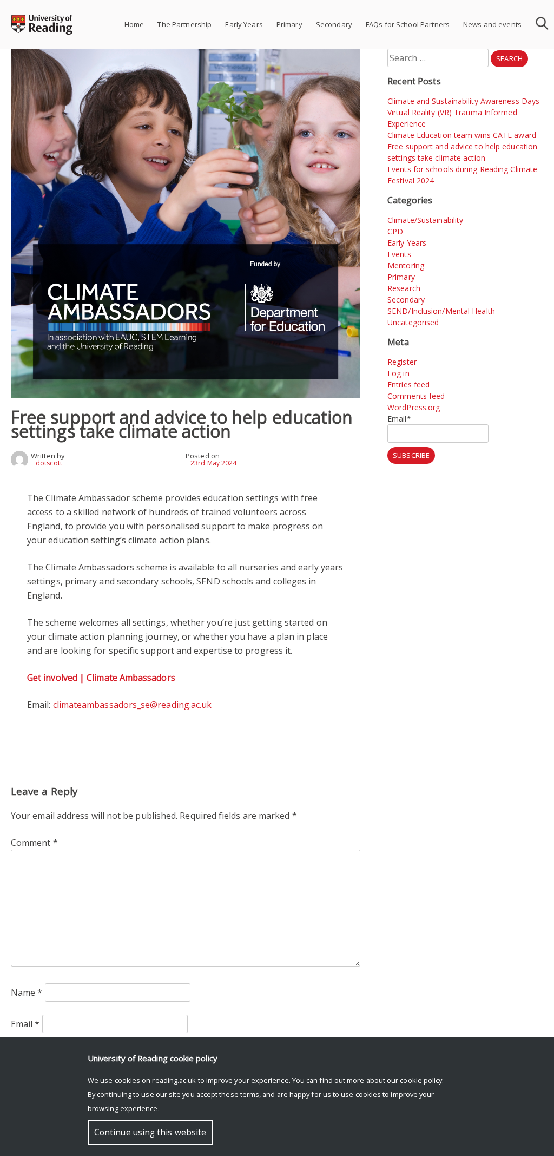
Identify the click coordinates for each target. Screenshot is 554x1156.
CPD (395, 231)
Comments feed (416, 396)
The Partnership (184, 24)
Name (27, 993)
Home (134, 24)
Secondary (334, 24)
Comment (34, 843)
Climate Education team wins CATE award (461, 135)
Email (25, 1024)
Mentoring (405, 265)
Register (402, 362)
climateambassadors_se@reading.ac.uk (132, 705)
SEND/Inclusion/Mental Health (441, 311)
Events (399, 254)
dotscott (49, 463)
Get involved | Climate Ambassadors (101, 678)
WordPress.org (413, 407)
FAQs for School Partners (408, 24)
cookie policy (421, 1080)
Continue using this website (150, 1132)
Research (403, 288)
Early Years (243, 24)
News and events (492, 24)
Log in (398, 373)
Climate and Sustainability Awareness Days (463, 101)
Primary (289, 24)
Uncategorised (413, 322)
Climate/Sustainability (425, 220)
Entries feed (408, 384)
